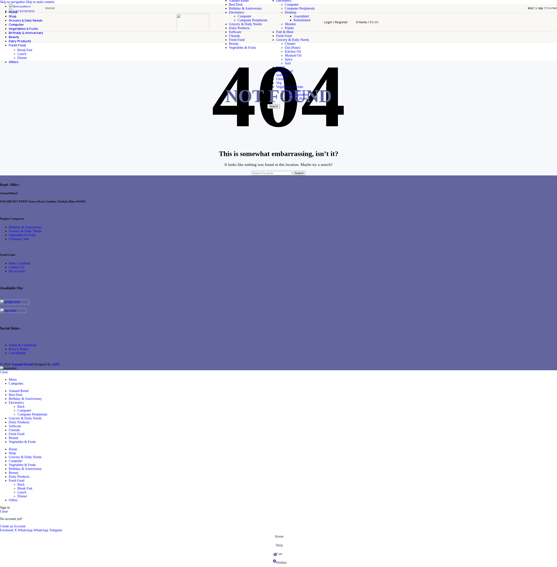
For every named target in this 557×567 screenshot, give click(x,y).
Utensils (281, 79)
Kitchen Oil (293, 51)
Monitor (290, 24)
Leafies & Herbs (296, 98)
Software (282, 75)
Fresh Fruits (293, 91)
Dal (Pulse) (292, 47)
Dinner (22, 58)
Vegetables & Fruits (289, 87)
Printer (289, 28)
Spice (288, 59)
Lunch (280, 67)
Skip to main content (40, 2)
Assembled (301, 16)
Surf (288, 63)
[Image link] (14, 303)
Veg (279, 83)
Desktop (290, 12)
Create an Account (12, 526)
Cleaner (290, 43)
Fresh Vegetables (296, 94)
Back (21, 406)
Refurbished (302, 20)
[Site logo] (193, 31)
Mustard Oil (293, 55)
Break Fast (24, 50)
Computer (244, 16)
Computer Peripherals (252, 20)
